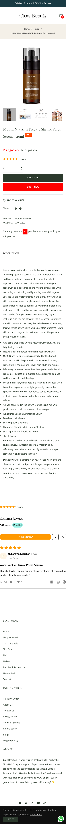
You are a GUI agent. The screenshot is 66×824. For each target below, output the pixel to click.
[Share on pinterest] (64, 582)
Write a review (25, 537)
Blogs (6, 735)
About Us (8, 705)
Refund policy (10, 729)
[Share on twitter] (58, 582)
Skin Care (7, 649)
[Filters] (55, 537)
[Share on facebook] (52, 582)
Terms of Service (11, 723)
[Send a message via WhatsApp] (60, 818)
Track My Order (11, 699)
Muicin (36, 29)
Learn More (36, 815)
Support (7, 679)
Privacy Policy (10, 717)
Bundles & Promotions (14, 667)
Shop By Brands (11, 638)
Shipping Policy (10, 741)
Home (27, 29)
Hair (5, 655)
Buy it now (33, 187)
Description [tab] (11, 253)
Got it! (11, 819)
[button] (10, 159)
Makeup (7, 661)
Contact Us (8, 711)
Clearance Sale (10, 644)
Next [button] (60, 114)
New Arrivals (9, 673)
